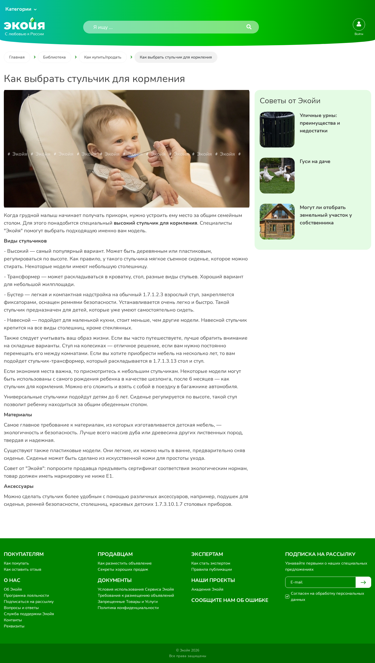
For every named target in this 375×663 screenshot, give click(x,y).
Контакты (13, 620)
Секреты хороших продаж (123, 569)
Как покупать (16, 563)
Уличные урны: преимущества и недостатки (320, 123)
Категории (18, 9)
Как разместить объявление (125, 563)
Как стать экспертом (210, 563)
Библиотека (54, 57)
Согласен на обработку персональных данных (327, 596)
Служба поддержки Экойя (29, 614)
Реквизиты (14, 626)
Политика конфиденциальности (128, 608)
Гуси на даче (315, 161)
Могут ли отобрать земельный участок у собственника (326, 215)
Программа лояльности (26, 595)
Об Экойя (13, 589)
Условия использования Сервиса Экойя (136, 589)
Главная (17, 57)
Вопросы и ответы (21, 608)
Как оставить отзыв (22, 569)
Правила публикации (211, 569)
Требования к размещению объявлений (136, 595)
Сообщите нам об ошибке (229, 600)
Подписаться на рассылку (29, 601)
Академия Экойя (207, 589)
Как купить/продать (102, 57)
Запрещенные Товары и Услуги (128, 601)
